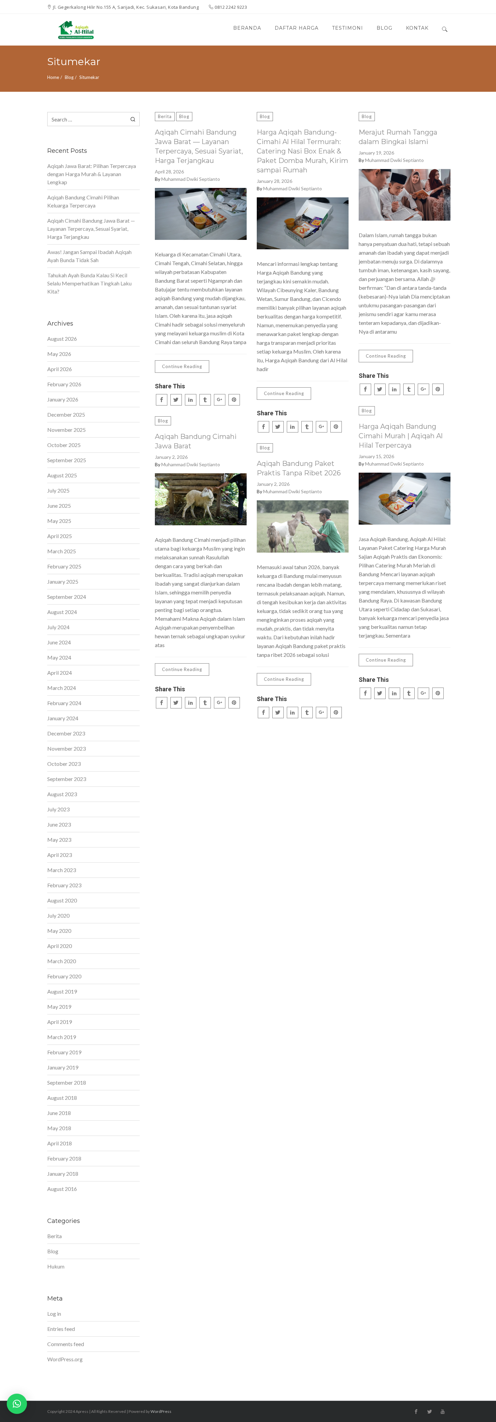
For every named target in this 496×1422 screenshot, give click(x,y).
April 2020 (59, 946)
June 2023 (59, 824)
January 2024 (62, 718)
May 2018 (59, 1128)
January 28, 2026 (274, 181)
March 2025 (61, 551)
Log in (54, 1313)
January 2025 (62, 581)
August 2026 (62, 338)
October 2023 (64, 763)
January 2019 (62, 1067)
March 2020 (61, 961)
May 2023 (59, 839)
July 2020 (58, 915)
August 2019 (62, 991)
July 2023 (58, 809)
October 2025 (64, 445)
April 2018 (59, 1143)
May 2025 (59, 521)
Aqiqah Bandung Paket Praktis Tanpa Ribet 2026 (299, 468)
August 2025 (62, 475)
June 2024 (59, 642)
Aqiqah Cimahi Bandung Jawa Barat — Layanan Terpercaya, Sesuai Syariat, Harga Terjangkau (199, 146)
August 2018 (62, 1097)
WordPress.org (65, 1359)
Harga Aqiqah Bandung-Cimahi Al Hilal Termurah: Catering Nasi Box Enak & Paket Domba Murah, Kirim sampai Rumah (302, 151)
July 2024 (58, 627)
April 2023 (59, 855)
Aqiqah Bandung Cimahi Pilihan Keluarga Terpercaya (83, 201)
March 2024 (61, 688)
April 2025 (59, 536)
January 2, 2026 (171, 457)
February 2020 (64, 976)
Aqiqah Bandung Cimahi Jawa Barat (196, 441)
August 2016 (62, 1189)
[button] (17, 1404)
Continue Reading (182, 366)
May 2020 (59, 930)
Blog (69, 77)
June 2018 (59, 1113)
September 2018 (66, 1082)
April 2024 (59, 672)
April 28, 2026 (169, 171)
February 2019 (64, 1052)
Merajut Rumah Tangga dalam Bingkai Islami (398, 137)
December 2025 (66, 414)
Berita (165, 116)
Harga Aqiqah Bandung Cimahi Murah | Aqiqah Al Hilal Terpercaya (401, 435)
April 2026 (59, 369)
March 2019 (61, 1037)
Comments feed (65, 1344)
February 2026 (64, 384)
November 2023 (66, 748)
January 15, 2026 (376, 456)
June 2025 (59, 505)
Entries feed (61, 1329)
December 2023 (66, 733)
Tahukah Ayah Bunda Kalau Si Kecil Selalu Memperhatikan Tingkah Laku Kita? (89, 283)
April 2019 (59, 1022)
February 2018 (64, 1158)
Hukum (55, 1266)
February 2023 (64, 885)
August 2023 (62, 794)
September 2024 (66, 596)
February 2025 (64, 566)
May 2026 (59, 354)
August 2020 (62, 900)
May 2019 (59, 1006)
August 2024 (62, 612)
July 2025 (58, 490)
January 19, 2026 (376, 153)
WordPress (160, 1411)
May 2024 (59, 657)
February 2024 (64, 703)
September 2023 (66, 779)
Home (53, 77)
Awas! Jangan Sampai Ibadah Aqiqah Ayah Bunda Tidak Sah (89, 256)
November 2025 (66, 429)
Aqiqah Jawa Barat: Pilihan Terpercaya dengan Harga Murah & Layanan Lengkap (91, 174)
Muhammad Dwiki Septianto (190, 179)
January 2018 (62, 1173)
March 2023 (61, 870)
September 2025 (66, 460)
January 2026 (62, 399)
